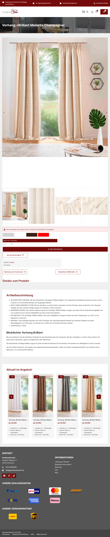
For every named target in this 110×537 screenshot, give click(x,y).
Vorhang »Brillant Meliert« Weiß (21, 420)
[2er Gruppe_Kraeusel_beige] (55, 97)
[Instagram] (9, 476)
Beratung (58, 467)
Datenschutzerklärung (20, 534)
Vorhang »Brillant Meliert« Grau (70, 420)
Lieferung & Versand (62, 462)
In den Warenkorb (55, 249)
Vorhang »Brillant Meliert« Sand (94, 420)
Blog (56, 472)
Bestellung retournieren (63, 464)
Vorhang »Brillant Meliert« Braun (45, 420)
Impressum (6, 534)
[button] (83, 11)
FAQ (56, 470)
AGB (32, 534)
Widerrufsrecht (42, 534)
